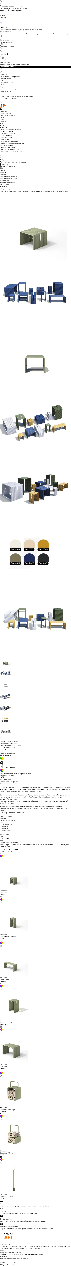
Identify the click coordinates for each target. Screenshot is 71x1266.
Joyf (13, 747)
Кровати (3, 125)
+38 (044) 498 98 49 (9, 98)
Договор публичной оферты (30, 1248)
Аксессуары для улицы (8, 176)
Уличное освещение (7, 148)
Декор (17, 64)
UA (1, 103)
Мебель (3, 64)
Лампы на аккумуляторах (9, 141)
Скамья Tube (4, 979)
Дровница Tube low (7, 1153)
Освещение (10, 64)
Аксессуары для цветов (8, 178)
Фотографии (4, 180)
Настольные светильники (9, 154)
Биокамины (4, 164)
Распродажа (24, 64)
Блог (27, 1246)
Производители (19, 1246)
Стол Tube (3, 1066)
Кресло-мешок (5, 113)
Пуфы (2, 117)
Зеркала (3, 172)
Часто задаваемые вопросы (39, 1246)
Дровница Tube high (7, 1109)
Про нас (3, 1246)
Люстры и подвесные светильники (12, 143)
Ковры (2, 170)
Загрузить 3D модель (7, 776)
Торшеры (3, 156)
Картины (3, 174)
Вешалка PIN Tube (6, 1196)
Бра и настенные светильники (11, 152)
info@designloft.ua (21, 1258)
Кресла (2, 123)
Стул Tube (3, 893)
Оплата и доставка (56, 1246)
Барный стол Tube (6, 1023)
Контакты (3, 186)
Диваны (3, 121)
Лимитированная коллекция (10, 129)
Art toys (2, 160)
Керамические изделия (8, 182)
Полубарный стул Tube (8, 936)
